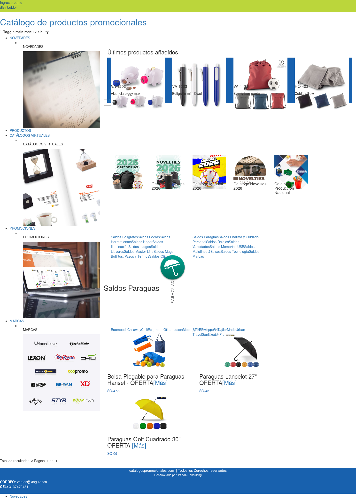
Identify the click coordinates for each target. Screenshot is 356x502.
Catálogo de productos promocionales (73, 21)
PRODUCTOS (20, 130)
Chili (144, 329)
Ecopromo (155, 329)
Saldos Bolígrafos (124, 236)
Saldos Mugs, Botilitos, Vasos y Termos (142, 254)
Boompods (119, 329)
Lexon (178, 329)
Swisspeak (209, 329)
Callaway (134, 329)
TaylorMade (226, 329)
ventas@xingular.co (32, 481)
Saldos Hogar (142, 241)
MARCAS (17, 320)
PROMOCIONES (22, 228)
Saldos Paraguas (206, 236)
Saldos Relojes (217, 241)
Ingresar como (11, 5)
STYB (197, 329)
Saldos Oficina (160, 256)
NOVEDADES (20, 37)
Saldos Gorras (149, 236)
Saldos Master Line (139, 251)
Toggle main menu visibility (26, 31)
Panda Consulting (190, 475)
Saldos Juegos (139, 246)
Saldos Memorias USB (227, 246)
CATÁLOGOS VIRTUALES (30, 135)
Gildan (168, 329)
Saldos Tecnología (235, 251)
